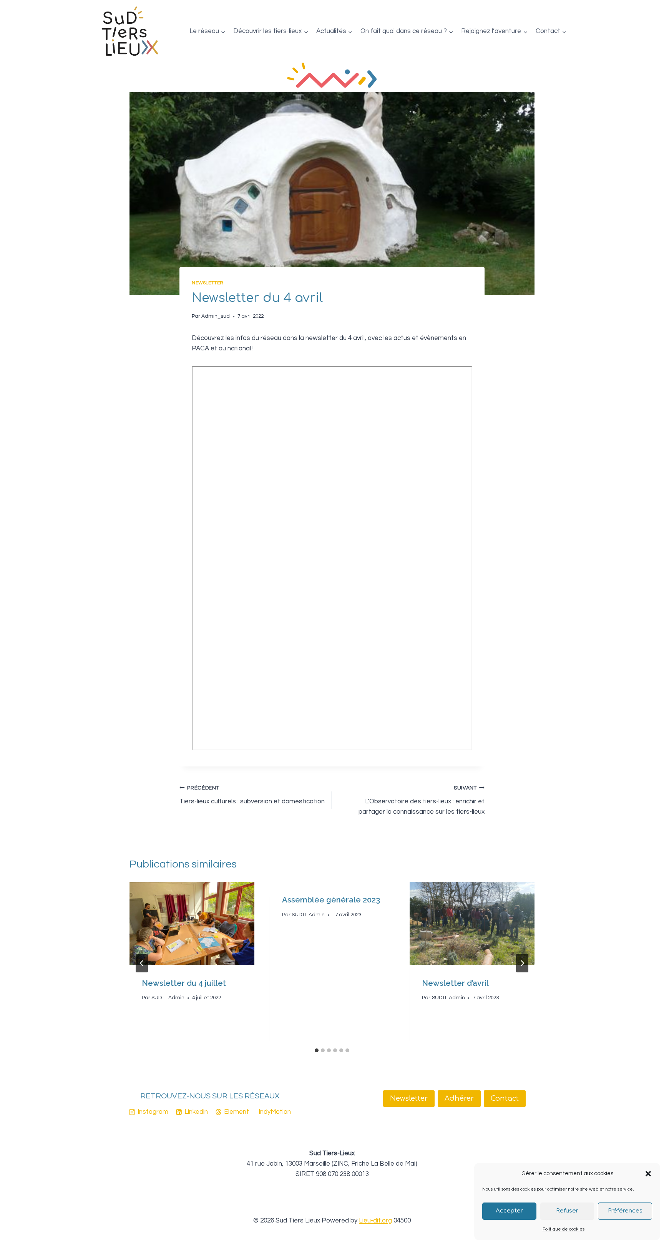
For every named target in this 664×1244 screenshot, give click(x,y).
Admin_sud (215, 316)
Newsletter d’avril (455, 983)
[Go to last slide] (142, 963)
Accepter (509, 1211)
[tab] (317, 1050)
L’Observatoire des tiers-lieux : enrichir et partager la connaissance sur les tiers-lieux (422, 800)
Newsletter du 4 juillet (184, 983)
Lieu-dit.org (375, 1220)
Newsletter (208, 282)
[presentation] (191, 923)
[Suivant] (522, 963)
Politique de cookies (563, 1229)
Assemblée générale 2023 (331, 899)
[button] (648, 1174)
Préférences (625, 1211)
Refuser (567, 1211)
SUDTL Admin (167, 997)
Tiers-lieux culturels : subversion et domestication (252, 795)
